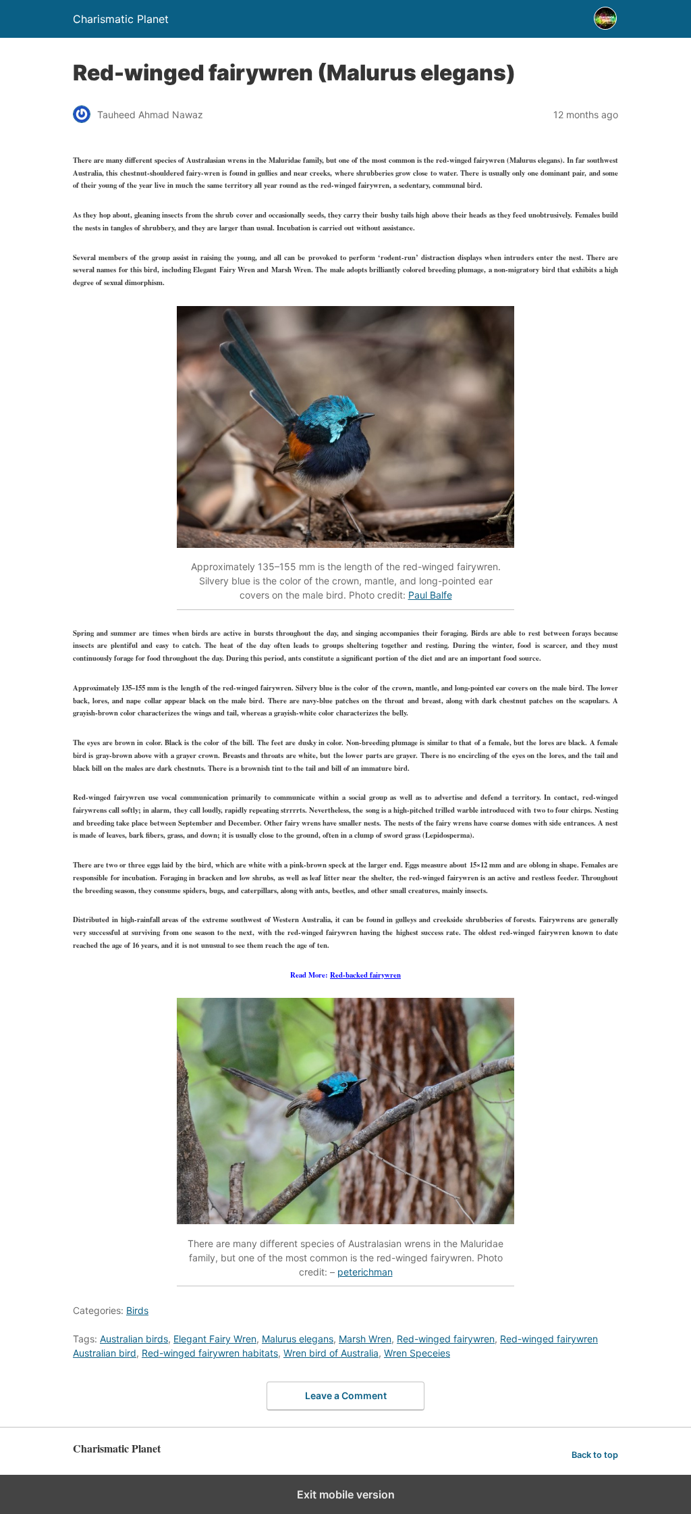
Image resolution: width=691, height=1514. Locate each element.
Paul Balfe (430, 595)
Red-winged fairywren (446, 1338)
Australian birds (134, 1338)
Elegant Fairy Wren (214, 1338)
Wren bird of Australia (331, 1353)
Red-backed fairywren (365, 974)
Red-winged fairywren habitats (210, 1353)
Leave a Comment (346, 1395)
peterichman (365, 1272)
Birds (137, 1310)
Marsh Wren (365, 1338)
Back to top (595, 1455)
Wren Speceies (417, 1353)
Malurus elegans (297, 1338)
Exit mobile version (346, 1494)
